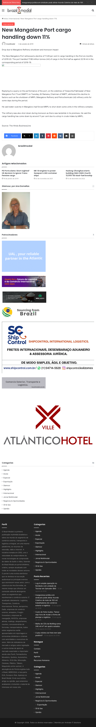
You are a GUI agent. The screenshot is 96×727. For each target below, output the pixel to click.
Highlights (7, 489)
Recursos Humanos (42, 660)
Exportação (7, 482)
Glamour (6, 485)
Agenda (6, 470)
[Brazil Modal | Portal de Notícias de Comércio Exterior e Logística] (19, 10)
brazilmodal (10, 44)
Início (5, 19)
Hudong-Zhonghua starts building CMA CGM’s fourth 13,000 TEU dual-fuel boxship (79, 173)
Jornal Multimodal (10, 497)
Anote (5, 474)
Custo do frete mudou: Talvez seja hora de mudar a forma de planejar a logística (47, 614)
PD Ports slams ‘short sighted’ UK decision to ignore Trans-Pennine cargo (16, 173)
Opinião (6, 509)
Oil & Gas (7, 505)
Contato (37, 649)
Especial (6, 478)
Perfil (36, 653)
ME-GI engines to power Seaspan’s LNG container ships (45, 173)
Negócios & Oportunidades (14, 501)
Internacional (14, 19)
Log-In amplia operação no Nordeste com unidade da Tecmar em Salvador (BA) (46, 586)
